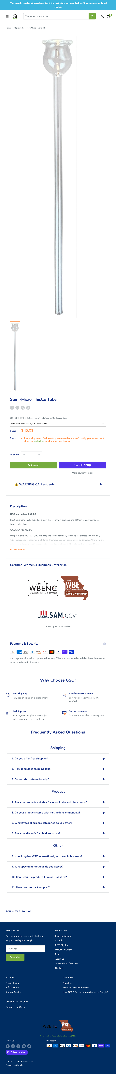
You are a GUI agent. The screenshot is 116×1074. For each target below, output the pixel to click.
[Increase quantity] (39, 455)
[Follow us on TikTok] (29, 1046)
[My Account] (102, 16)
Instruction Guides (63, 949)
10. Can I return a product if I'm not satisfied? (39, 877)
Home (8, 27)
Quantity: (14, 454)
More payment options (82, 472)
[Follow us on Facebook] (8, 1046)
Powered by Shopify (14, 1065)
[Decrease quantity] (24, 455)
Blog (57, 954)
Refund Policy (12, 987)
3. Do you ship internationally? (30, 779)
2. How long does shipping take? (31, 769)
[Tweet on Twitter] (23, 407)
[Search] (92, 16)
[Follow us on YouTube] (24, 1046)
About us (67, 983)
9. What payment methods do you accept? (37, 866)
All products (19, 27)
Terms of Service (13, 992)
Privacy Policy (12, 983)
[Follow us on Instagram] (13, 1046)
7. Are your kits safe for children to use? (35, 833)
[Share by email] (28, 407)
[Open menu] (7, 16)
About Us (59, 958)
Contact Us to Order (15, 1007)
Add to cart (33, 465)
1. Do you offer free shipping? (29, 758)
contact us (39, 441)
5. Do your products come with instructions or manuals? (45, 812)
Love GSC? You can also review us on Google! (85, 992)
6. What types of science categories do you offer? (41, 823)
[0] (108, 16)
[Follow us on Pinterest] (18, 1046)
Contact (59, 968)
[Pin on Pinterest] (17, 407)
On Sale (59, 940)
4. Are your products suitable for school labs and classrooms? (49, 802)
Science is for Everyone (66, 963)
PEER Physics (61, 945)
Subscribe (15, 957)
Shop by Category (63, 936)
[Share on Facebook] (12, 407)
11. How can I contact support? (30, 887)
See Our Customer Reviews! (76, 987)
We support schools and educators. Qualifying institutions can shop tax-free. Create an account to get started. (58, 4)
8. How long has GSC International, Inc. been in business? (46, 856)
